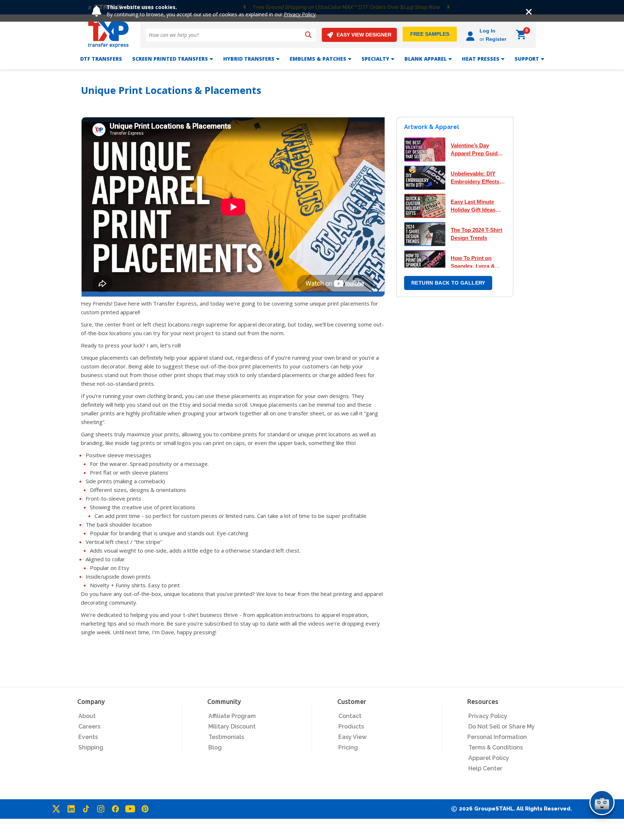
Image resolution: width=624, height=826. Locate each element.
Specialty (375, 58)
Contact (349, 716)
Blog (215, 747)
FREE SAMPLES (429, 34)
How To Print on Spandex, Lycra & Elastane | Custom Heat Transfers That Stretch (475, 262)
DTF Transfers (101, 58)
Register (496, 39)
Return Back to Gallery (448, 283)
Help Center (485, 768)
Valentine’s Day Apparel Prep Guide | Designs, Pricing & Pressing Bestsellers (477, 149)
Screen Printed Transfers (170, 58)
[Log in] (471, 35)
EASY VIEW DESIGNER (364, 35)
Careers (89, 726)
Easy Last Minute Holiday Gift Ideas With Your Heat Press (477, 206)
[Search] (308, 35)
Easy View (352, 737)
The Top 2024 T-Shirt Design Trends (476, 234)
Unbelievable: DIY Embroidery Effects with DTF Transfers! (475, 178)
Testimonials (226, 737)
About (87, 716)
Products (351, 726)
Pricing (348, 747)
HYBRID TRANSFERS (248, 58)
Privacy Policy (300, 14)
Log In (487, 31)
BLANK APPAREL (425, 58)
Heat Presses (480, 58)
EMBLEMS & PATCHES (318, 58)
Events (88, 737)
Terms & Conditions (495, 747)
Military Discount (232, 726)
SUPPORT (527, 58)
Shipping (90, 747)
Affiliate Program (232, 716)
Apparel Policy (488, 757)
